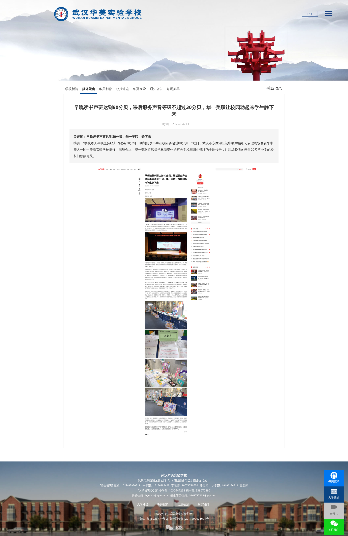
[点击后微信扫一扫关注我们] (169, 528)
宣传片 (334, 513)
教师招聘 (163, 504)
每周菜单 (173, 89)
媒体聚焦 (88, 89)
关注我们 (334, 530)
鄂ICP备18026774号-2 (153, 518)
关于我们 (203, 504)
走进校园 (183, 504)
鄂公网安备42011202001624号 (189, 518)
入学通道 (142, 504)
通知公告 (156, 89)
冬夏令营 (139, 89)
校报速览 (122, 89)
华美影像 (105, 89)
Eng (309, 14)
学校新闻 (71, 89)
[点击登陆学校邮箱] (179, 528)
